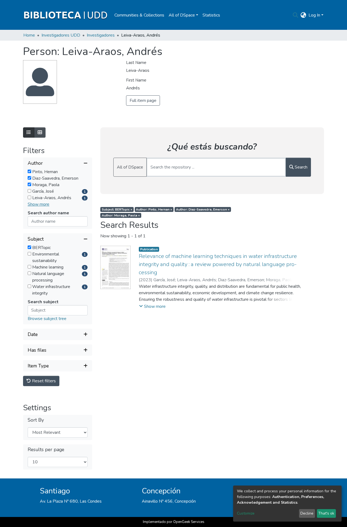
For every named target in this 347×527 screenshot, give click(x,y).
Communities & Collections (139, 15)
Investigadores (101, 35)
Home (29, 35)
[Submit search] (295, 15)
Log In (314, 15)
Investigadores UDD (60, 35)
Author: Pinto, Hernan (154, 209)
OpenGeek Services (188, 521)
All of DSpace (130, 167)
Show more (38, 204)
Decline (306, 513)
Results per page (46, 449)
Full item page (143, 101)
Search (300, 167)
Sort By (36, 420)
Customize (246, 513)
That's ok (326, 513)
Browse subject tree (47, 319)
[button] (303, 15)
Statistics (211, 15)
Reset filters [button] (43, 381)
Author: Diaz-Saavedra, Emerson (203, 209)
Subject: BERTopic (117, 209)
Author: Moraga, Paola (121, 215)
